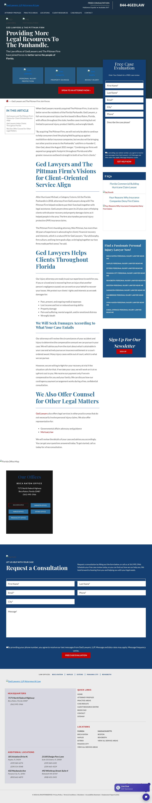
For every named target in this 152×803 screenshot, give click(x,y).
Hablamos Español (89, 7)
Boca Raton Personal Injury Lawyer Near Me (125, 257)
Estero (80, 741)
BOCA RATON (57, 674)
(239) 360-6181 (50, 763)
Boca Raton (82, 734)
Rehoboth (106, 674)
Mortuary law (47, 432)
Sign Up (123, 351)
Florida (80, 731)
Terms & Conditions (70, 795)
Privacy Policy (57, 795)
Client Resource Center (88, 707)
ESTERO (80, 674)
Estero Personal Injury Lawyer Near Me (124, 268)
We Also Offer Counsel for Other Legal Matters (19, 130)
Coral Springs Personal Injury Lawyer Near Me (123, 311)
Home (80, 694)
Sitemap (81, 716)
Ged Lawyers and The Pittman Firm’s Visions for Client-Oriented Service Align (20, 118)
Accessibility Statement (93, 795)
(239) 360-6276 (16, 763)
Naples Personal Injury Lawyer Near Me (124, 263)
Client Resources (60, 13)
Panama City (83, 744)
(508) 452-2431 (50, 777)
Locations (45, 13)
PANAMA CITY (92, 674)
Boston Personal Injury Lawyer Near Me (124, 285)
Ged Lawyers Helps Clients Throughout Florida (16, 124)
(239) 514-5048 (16, 766)
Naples (70, 674)
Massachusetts (105, 731)
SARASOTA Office (40, 505)
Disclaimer (80, 795)
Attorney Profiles (13, 13)
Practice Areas (31, 13)
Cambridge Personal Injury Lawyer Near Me (124, 296)
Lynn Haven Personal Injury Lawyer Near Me (125, 303)
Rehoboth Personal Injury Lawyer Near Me (126, 280)
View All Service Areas (87, 747)
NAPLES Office (18, 512)
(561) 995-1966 (16, 704)
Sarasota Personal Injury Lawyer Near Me (125, 290)
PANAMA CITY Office (18, 518)
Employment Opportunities (110, 795)
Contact (89, 13)
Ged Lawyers (42, 413)
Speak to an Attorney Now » (76, 90)
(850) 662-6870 (16, 777)
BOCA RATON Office (18, 505)
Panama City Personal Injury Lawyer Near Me (125, 274)
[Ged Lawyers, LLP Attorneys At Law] (21, 5)
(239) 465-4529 (50, 766)
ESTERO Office (40, 512)
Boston (101, 734)
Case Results (76, 13)
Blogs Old (81, 710)
